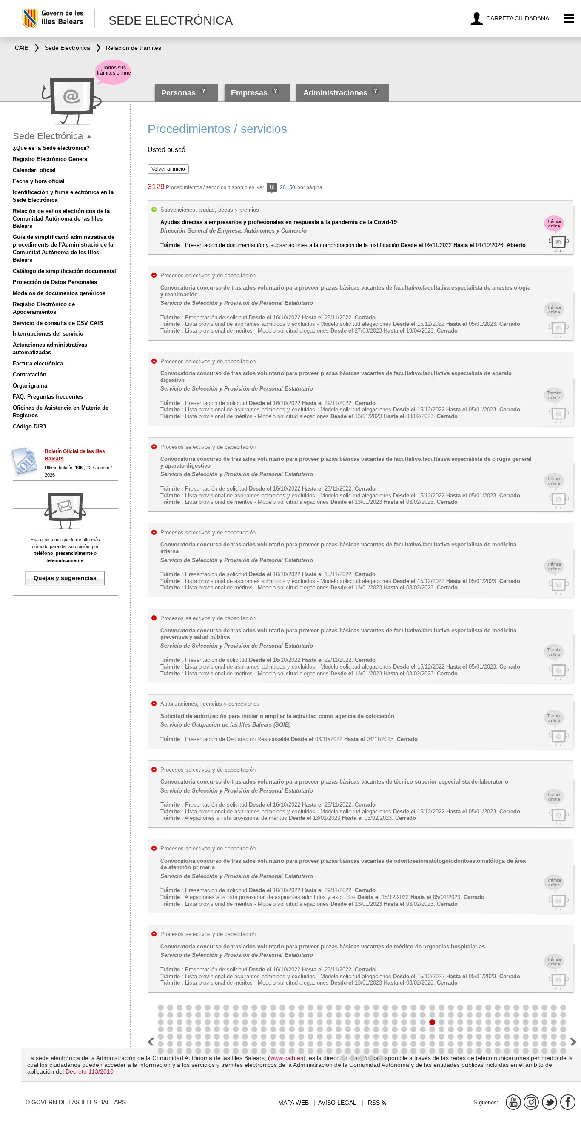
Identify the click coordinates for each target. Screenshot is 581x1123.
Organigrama (30, 385)
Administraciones (335, 93)
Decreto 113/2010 (90, 1071)
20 (283, 187)
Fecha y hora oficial (39, 181)
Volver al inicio (168, 169)
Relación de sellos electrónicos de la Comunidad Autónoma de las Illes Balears (61, 219)
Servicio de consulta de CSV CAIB (58, 323)
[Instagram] (531, 1102)
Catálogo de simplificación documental (64, 271)
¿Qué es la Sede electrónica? (51, 148)
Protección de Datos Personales (55, 282)
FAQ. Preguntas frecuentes (48, 396)
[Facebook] (567, 1102)
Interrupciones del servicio (48, 333)
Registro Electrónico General (51, 159)
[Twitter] (549, 1102)
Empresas (249, 93)
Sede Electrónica (48, 136)
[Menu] (569, 18)
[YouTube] (513, 1102)
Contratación (29, 374)
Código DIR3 (29, 426)
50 (292, 187)
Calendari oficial (34, 170)
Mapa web (293, 1102)
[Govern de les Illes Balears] (58, 18)
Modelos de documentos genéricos (59, 293)
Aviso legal (337, 1102)
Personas (179, 93)
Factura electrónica (38, 363)
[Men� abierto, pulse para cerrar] (89, 137)
